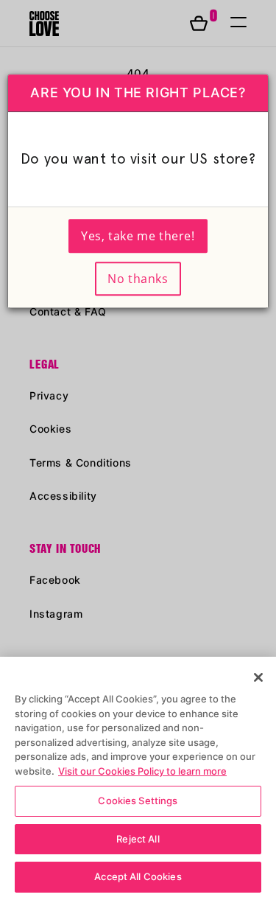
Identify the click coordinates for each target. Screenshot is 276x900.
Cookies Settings (137, 800)
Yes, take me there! (137, 236)
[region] (138, 778)
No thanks (137, 279)
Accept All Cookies (137, 876)
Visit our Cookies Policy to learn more (142, 771)
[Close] (258, 677)
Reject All (137, 839)
